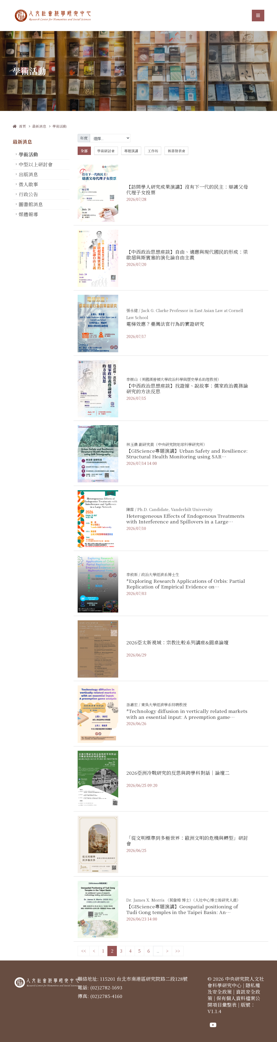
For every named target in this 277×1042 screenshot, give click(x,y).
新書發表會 (176, 150)
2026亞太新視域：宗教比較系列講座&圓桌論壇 (177, 642)
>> (177, 951)
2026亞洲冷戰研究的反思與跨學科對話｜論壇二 (178, 772)
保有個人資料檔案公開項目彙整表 (233, 1001)
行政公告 (28, 194)
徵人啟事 (28, 184)
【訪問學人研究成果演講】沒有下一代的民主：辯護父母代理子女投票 (187, 189)
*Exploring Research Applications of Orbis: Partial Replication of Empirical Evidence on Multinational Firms (185, 586)
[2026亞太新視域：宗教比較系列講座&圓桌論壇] (98, 648)
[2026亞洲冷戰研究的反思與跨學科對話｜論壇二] (98, 779)
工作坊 (153, 150)
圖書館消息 (31, 204)
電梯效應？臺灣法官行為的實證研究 (165, 323)
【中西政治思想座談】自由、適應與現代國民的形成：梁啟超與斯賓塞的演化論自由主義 (187, 254)
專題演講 (131, 150)
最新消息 (39, 126)
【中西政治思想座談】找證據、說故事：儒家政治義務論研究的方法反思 (187, 388)
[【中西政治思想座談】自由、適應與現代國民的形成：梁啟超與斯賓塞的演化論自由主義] (98, 258)
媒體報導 (28, 214)
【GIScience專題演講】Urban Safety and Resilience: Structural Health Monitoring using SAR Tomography (187, 456)
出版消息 (28, 174)
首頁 (21, 126)
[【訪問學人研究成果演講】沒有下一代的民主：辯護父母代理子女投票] (98, 193)
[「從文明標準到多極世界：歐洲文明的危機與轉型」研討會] (98, 844)
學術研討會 (106, 150)
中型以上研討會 (36, 164)
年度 (84, 138)
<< (83, 951)
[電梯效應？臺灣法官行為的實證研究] (98, 323)
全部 (84, 150)
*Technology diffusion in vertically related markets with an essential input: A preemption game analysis (186, 717)
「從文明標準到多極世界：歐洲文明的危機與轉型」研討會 (187, 840)
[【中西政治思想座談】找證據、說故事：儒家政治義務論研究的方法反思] (98, 388)
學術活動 (59, 126)
